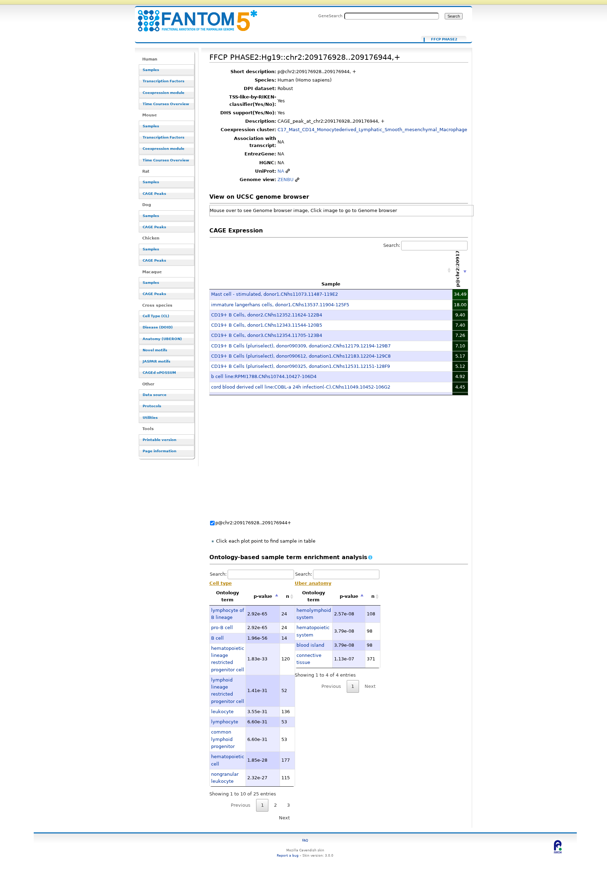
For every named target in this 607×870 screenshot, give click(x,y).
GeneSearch (330, 15)
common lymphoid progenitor (223, 739)
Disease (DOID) (158, 327)
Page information (159, 451)
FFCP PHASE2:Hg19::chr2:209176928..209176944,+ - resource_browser (193, 16)
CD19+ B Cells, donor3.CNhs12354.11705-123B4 (266, 335)
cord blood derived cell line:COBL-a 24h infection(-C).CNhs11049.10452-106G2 (300, 387)
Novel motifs (155, 350)
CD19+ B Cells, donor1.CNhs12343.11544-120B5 (266, 325)
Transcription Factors (163, 81)
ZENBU (286, 179)
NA (281, 171)
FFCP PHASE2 (444, 39)
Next (284, 817)
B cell (217, 638)
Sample (330, 284)
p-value (263, 596)
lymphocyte (224, 721)
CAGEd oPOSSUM (159, 373)
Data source (155, 395)
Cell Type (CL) (156, 316)
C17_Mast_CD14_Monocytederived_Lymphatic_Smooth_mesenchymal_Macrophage (372, 129)
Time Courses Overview (166, 104)
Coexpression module (163, 93)
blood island (310, 645)
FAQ (305, 840)
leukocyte (222, 711)
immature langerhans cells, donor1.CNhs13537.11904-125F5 (280, 304)
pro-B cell (222, 627)
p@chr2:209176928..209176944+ (253, 522)
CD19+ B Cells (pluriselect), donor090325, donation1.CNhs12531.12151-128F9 (300, 366)
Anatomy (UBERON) (162, 339)
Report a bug (288, 855)
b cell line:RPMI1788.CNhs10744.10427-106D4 (263, 376)
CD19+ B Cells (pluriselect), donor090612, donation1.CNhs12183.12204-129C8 (301, 356)
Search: (391, 245)
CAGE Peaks (154, 194)
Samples (151, 70)
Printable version (159, 440)
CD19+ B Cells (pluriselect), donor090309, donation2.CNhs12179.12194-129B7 (301, 345)
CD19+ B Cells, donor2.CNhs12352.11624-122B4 (266, 315)
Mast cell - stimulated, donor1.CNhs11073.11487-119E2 (274, 294)
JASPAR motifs (156, 361)
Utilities (150, 418)
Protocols (152, 406)
